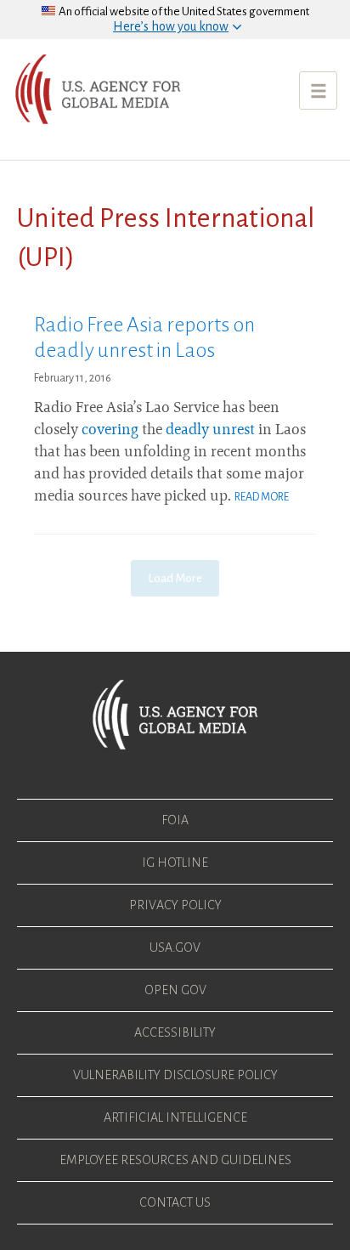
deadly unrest (210, 430)
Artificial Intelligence (175, 1117)
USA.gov (175, 947)
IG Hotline (175, 862)
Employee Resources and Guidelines (175, 1160)
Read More (261, 497)
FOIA (175, 820)
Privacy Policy (175, 905)
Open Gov (175, 990)
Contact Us (175, 1202)
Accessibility (175, 1032)
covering (110, 430)
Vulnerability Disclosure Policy (175, 1075)
